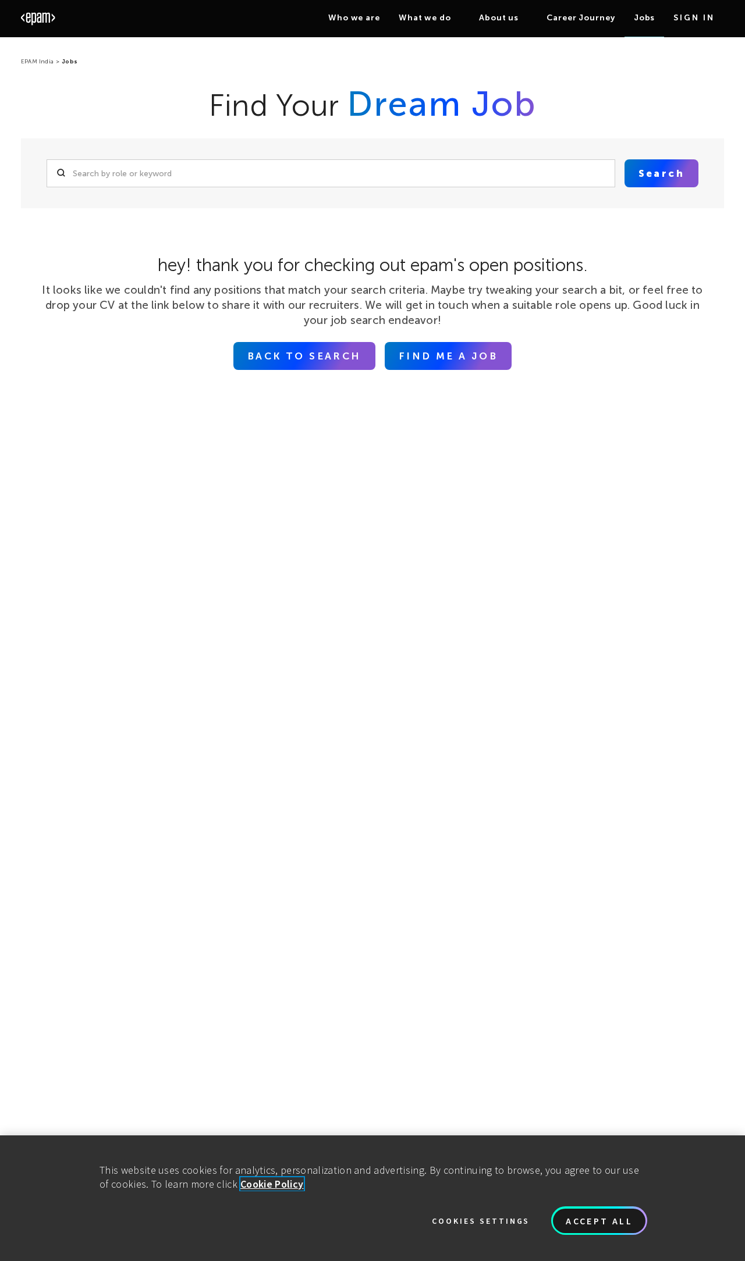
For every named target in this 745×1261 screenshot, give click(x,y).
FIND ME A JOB (448, 356)
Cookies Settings (481, 1221)
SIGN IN (694, 18)
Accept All (599, 1221)
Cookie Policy (272, 1184)
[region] (372, 1198)
